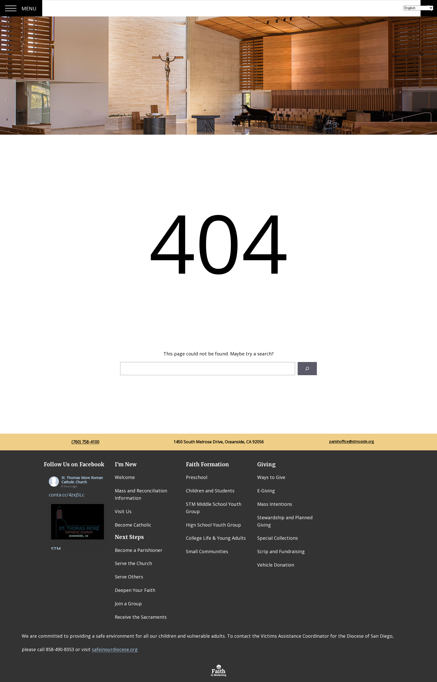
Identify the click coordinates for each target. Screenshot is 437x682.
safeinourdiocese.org (115, 649)
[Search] (307, 368)
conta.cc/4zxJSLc (66, 495)
